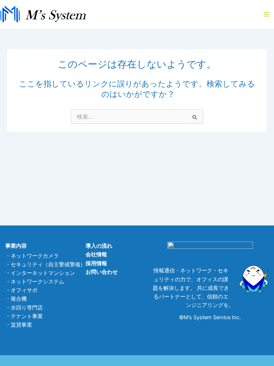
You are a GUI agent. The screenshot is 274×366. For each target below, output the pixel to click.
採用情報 (96, 263)
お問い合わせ (102, 272)
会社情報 (96, 254)
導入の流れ (99, 246)
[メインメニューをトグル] (266, 14)
